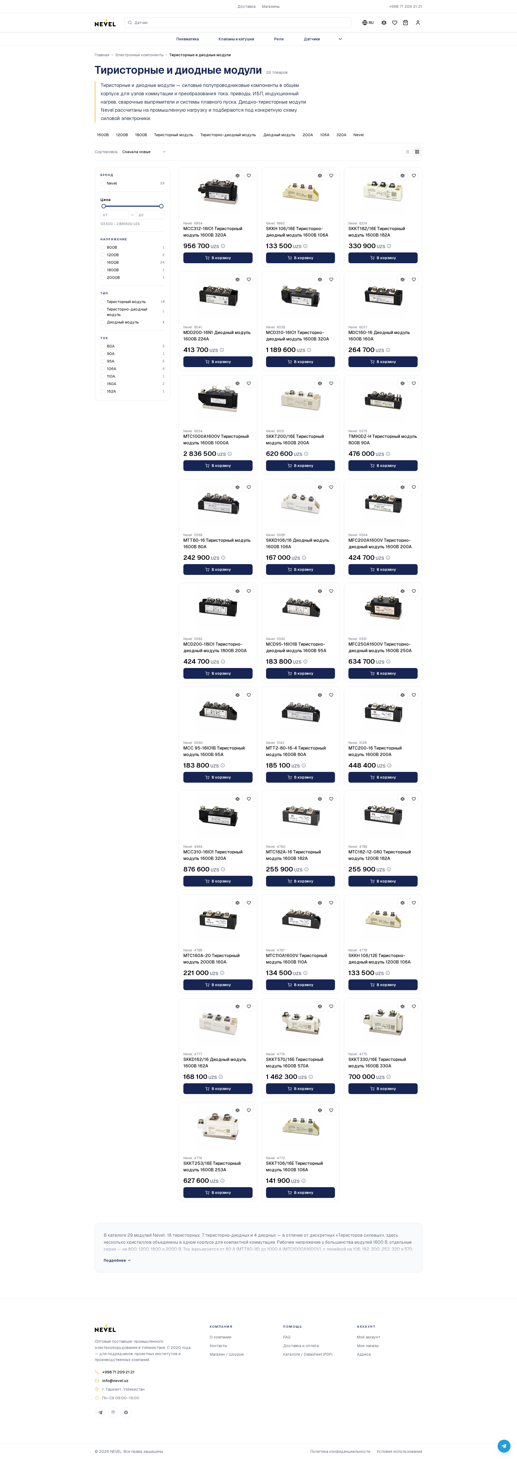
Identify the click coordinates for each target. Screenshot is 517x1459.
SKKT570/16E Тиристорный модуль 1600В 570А (294, 1063)
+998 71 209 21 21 (405, 6)
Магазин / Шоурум (227, 1354)
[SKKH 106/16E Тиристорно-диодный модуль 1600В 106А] (301, 192)
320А (341, 134)
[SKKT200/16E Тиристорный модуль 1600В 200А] (301, 400)
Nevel (359, 134)
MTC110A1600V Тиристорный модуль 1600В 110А (296, 959)
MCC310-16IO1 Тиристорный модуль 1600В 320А (213, 855)
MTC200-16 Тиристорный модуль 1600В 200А (375, 751)
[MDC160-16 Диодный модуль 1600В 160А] (383, 296)
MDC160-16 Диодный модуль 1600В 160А (379, 336)
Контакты (218, 1345)
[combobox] (237, 22)
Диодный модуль (279, 134)
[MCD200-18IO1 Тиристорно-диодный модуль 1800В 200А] (218, 608)
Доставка (246, 6)
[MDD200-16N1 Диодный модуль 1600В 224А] (218, 296)
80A (110, 346)
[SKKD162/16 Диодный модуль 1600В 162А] (218, 1023)
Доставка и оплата (301, 1345)
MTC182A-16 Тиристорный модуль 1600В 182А (293, 855)
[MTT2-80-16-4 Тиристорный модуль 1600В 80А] (301, 712)
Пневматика (187, 39)
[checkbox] (102, 183)
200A (308, 134)
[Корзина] (405, 22)
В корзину (221, 257)
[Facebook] (126, 1412)
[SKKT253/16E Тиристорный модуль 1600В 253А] (218, 1127)
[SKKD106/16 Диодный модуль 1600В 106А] (301, 504)
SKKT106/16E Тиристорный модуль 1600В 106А (294, 1167)
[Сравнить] (384, 22)
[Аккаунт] (418, 22)
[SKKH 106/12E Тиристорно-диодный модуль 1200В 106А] (383, 920)
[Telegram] (100, 1412)
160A (111, 383)
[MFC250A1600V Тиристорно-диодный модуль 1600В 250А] (383, 608)
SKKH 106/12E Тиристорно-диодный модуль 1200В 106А (379, 959)
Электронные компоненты (139, 54)
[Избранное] (394, 22)
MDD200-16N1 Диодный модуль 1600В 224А (217, 336)
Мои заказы (368, 1345)
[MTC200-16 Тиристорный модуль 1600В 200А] (383, 712)
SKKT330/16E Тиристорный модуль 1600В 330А (377, 1063)
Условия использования (399, 1451)
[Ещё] (340, 39)
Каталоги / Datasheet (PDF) (308, 1354)
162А (111, 391)
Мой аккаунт (368, 1337)
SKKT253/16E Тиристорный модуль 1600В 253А (212, 1167)
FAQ (287, 1337)
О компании (220, 1337)
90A (110, 353)
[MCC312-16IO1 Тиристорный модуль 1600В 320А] (218, 192)
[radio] (407, 151)
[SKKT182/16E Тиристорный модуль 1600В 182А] (383, 192)
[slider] (104, 206)
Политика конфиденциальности (340, 1451)
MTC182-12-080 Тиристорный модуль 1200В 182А (379, 855)
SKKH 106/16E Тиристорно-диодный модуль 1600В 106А (297, 232)
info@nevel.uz (115, 1380)
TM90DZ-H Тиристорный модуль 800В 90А (382, 440)
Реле (279, 39)
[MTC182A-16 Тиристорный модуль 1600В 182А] (301, 816)
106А (324, 134)
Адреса (364, 1354)
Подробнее (115, 1260)
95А (110, 361)
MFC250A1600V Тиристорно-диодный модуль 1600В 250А (380, 647)
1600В (103, 134)
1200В (122, 134)
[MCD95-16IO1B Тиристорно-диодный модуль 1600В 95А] (301, 608)
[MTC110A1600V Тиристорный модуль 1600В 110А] (301, 920)
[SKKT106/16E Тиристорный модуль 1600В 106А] (301, 1127)
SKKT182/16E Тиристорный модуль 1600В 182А (376, 232)
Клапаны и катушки (236, 39)
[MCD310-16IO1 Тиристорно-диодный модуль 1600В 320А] (301, 296)
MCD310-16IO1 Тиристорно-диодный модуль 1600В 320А (297, 336)
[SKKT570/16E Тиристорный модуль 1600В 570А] (301, 1023)
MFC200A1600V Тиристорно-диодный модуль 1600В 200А (380, 543)
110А (111, 376)
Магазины (271, 6)
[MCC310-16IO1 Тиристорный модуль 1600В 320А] (218, 816)
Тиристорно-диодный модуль (228, 134)
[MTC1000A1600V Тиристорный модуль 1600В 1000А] (218, 400)
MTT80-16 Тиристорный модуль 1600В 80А (217, 543)
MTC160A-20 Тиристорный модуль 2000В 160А (211, 959)
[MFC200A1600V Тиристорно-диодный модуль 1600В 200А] (383, 504)
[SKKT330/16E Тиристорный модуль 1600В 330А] (383, 1023)
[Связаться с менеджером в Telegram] (504, 1446)
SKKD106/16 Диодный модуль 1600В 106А (297, 543)
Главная (102, 54)
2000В (113, 277)
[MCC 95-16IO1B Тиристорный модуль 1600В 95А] (218, 712)
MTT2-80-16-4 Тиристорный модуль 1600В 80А (296, 751)
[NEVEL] (105, 22)
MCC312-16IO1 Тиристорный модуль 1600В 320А (212, 232)
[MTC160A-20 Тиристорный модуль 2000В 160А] (218, 920)
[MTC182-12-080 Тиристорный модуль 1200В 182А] (383, 816)
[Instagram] (113, 1412)
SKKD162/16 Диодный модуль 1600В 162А (214, 1063)
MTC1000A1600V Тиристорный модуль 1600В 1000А (216, 440)
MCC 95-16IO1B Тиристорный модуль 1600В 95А (214, 751)
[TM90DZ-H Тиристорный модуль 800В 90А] (383, 400)
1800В (141, 134)
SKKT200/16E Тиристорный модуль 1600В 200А (295, 440)
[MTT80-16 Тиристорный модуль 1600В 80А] (218, 504)
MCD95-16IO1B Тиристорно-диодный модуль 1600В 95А (296, 647)
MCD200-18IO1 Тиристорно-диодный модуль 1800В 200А (215, 647)
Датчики (312, 39)
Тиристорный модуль (173, 134)
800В (112, 247)
